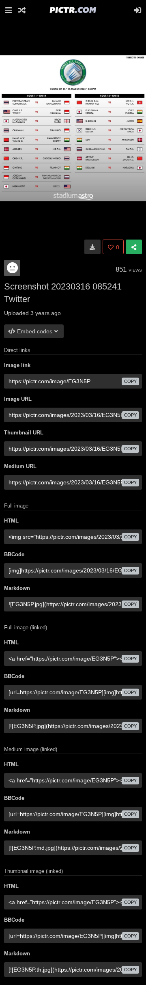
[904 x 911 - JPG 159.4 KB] (92, 247)
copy (130, 381)
